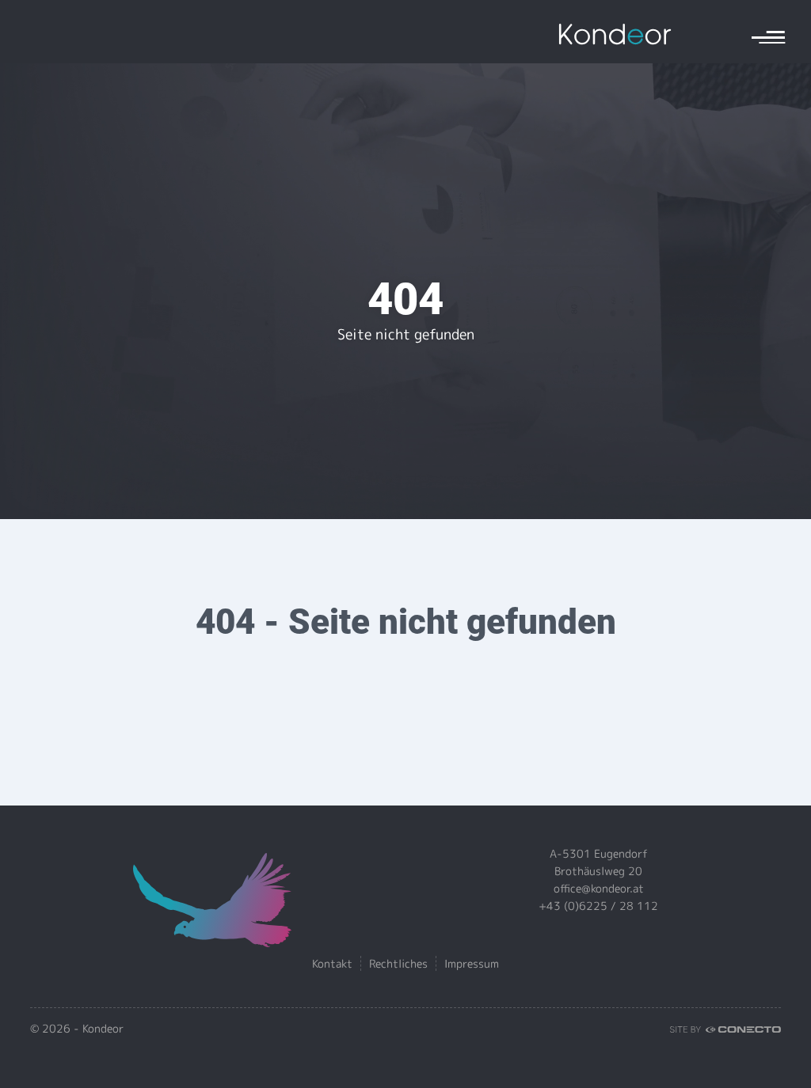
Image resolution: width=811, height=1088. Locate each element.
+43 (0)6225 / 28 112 (598, 905)
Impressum (471, 963)
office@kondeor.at (599, 888)
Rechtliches (398, 963)
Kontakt (332, 963)
